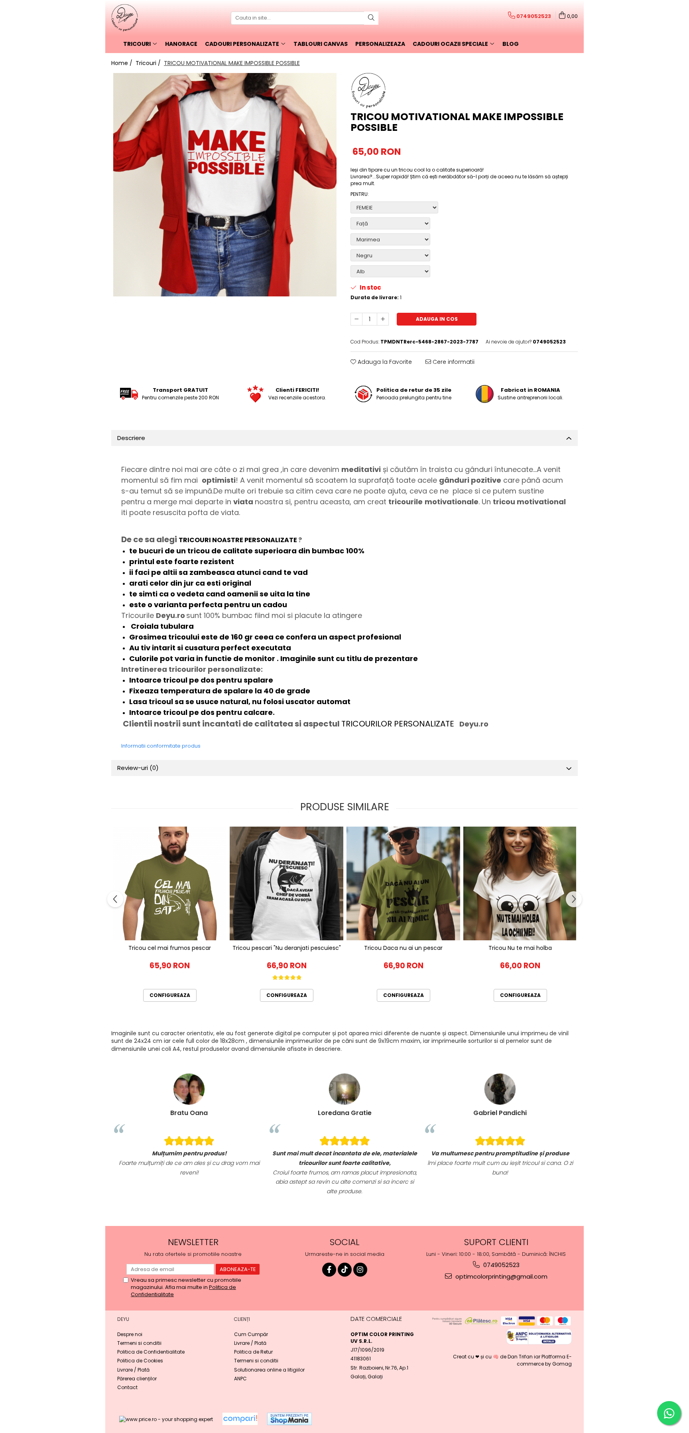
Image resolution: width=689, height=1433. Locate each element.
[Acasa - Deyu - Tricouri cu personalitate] (151, 18)
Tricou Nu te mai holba (520, 948)
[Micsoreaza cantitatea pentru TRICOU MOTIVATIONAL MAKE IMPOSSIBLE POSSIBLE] (356, 319)
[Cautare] (371, 18)
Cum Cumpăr (251, 1334)
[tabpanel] (225, 184)
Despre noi (129, 1334)
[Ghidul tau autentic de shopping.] (240, 1419)
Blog (510, 44)
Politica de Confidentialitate (151, 1351)
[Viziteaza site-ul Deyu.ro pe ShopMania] (289, 1419)
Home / (122, 63)
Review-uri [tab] (138, 768)
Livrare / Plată (133, 1369)
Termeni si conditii (139, 1343)
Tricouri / (149, 63)
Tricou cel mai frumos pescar (169, 948)
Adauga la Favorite (384, 362)
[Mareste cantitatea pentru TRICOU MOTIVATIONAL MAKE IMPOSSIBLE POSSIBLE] (383, 319)
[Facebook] (329, 1270)
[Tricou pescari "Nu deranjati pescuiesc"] (286, 883)
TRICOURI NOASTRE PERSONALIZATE (238, 540)
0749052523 (501, 1265)
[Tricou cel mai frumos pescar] (169, 883)
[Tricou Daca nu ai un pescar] (403, 883)
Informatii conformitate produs (161, 746)
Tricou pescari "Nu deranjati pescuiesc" (286, 948)
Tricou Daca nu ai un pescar (403, 948)
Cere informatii (452, 362)
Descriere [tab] (131, 438)
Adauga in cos (437, 319)
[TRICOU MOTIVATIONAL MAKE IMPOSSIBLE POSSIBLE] (225, 184)
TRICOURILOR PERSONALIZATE (398, 723)
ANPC (240, 1378)
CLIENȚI (242, 1319)
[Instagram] (360, 1270)
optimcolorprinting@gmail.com (500, 1276)
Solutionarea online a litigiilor (269, 1369)
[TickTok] (345, 1270)
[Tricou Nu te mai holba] (520, 883)
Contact (127, 1387)
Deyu (123, 1319)
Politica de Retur (253, 1351)
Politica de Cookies (140, 1360)
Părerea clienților (137, 1378)
